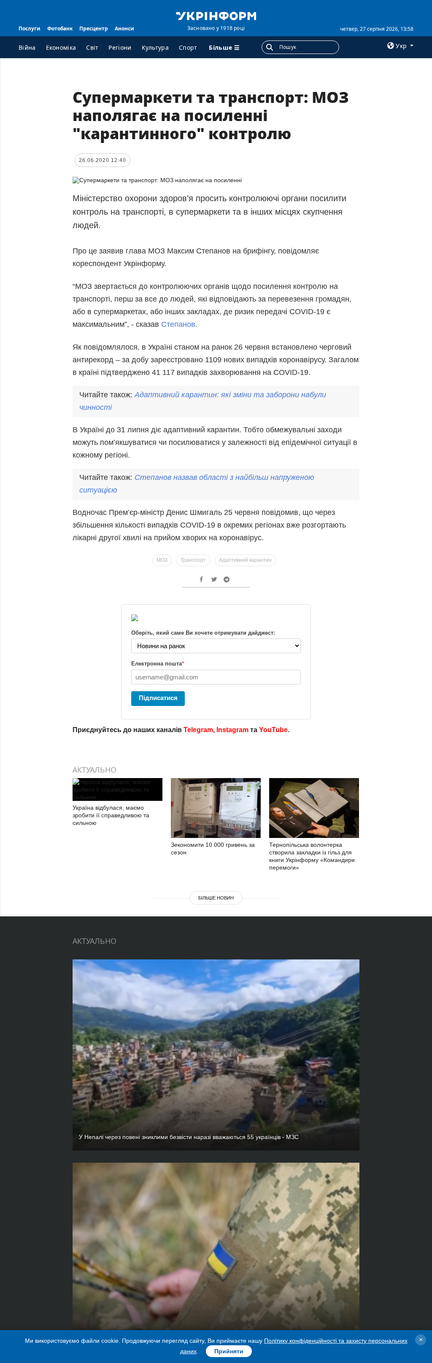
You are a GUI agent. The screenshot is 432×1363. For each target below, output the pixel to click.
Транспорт (193, 560)
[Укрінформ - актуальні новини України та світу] (216, 15)
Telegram (198, 729)
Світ (92, 47)
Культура (155, 47)
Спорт (188, 47)
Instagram (232, 729)
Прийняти (228, 1351)
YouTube (273, 729)
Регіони (119, 47)
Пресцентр (93, 28)
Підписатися (158, 697)
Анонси (124, 28)
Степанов (178, 324)
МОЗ (162, 560)
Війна (27, 47)
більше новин (216, 897)
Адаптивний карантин (245, 560)
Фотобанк (60, 28)
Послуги (29, 28)
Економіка (61, 47)
